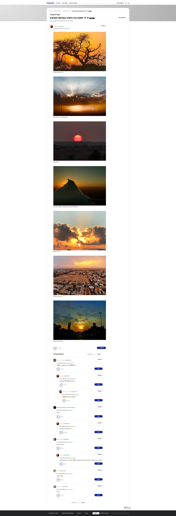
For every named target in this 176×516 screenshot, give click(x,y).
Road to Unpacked (73, 3)
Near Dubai (56, 162)
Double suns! (56, 251)
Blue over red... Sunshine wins (60, 117)
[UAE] (50, 3)
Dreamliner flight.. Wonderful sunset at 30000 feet (65, 206)
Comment (101, 347)
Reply (98, 368)
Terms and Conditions (68, 513)
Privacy (79, 513)
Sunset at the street (58, 341)
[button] (103, 26)
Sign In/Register (120, 3)
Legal (86, 513)
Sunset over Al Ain (57, 296)
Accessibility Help (53, 513)
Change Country (104, 513)
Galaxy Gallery (65, 3)
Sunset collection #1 (58, 72)
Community (58, 3)
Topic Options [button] (122, 17)
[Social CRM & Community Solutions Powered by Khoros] (127, 507)
